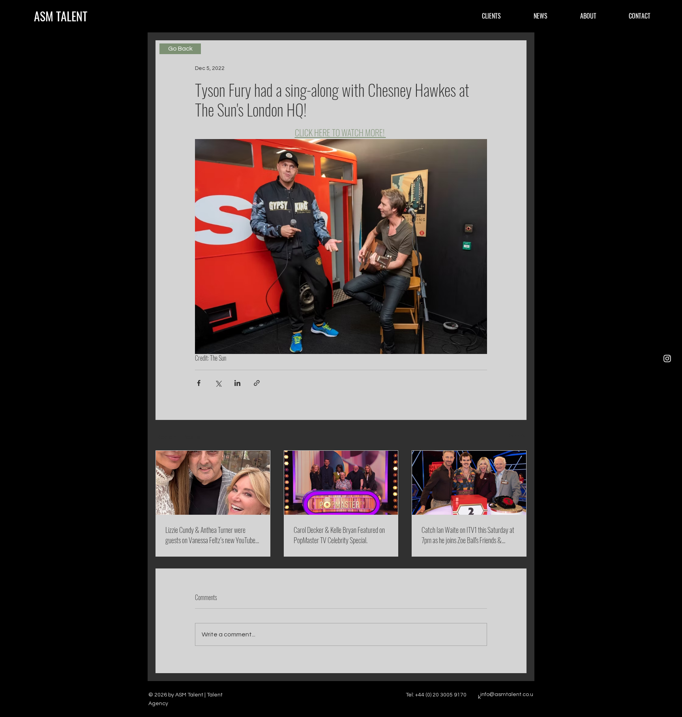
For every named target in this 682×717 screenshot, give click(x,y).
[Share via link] (256, 383)
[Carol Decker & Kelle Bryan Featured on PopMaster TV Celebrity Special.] (341, 483)
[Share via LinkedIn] (237, 383)
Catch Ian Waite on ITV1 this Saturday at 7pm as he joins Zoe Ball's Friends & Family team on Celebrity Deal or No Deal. (469, 535)
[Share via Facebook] (198, 383)
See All (517, 435)
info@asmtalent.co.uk (505, 696)
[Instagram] (667, 358)
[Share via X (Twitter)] (218, 383)
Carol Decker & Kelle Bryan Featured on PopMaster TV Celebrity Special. (339, 535)
